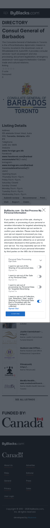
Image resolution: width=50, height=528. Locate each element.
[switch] (39, 267)
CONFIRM (15, 314)
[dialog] (25, 264)
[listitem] (25, 260)
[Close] (44, 210)
